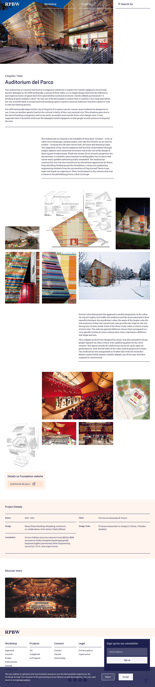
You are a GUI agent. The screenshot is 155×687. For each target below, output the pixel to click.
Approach (9, 650)
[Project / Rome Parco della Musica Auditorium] (40, 598)
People (8, 658)
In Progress (35, 658)
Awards (8, 665)
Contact (57, 650)
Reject (108, 677)
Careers (57, 654)
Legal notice (84, 654)
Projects (86, 4)
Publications (11, 662)
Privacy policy (86, 650)
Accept (126, 677)
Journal (9, 654)
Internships (59, 658)
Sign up (127, 660)
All (31, 650)
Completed (35, 654)
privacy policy (23, 680)
